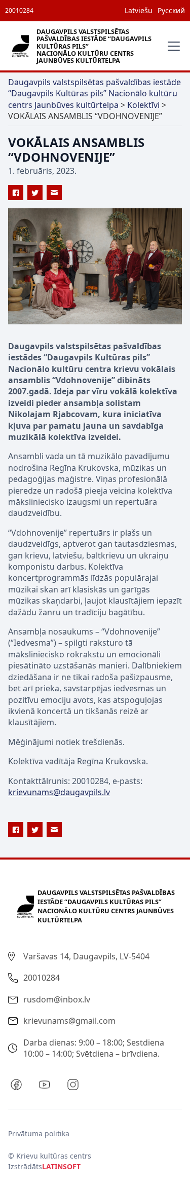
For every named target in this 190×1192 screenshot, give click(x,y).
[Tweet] (35, 192)
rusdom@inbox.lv (56, 999)
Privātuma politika (38, 1133)
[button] (172, 46)
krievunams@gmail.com (69, 1020)
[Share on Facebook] (15, 192)
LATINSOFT (61, 1166)
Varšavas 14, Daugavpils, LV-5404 (86, 956)
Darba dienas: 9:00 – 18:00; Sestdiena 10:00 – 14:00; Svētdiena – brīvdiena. (93, 1048)
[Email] (54, 192)
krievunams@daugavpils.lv (59, 792)
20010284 (19, 10)
